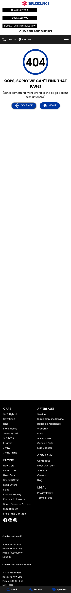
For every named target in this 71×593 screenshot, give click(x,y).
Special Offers (11, 480)
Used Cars (9, 475)
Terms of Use (44, 497)
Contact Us (43, 460)
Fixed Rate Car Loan (14, 513)
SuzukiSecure (10, 509)
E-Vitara (7, 443)
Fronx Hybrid (10, 428)
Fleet (6, 489)
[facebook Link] (5, 520)
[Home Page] (35, 3)
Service (41, 414)
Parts (40, 433)
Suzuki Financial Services (17, 504)
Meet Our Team (46, 465)
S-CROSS (8, 438)
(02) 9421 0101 (16, 552)
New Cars (8, 465)
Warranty (42, 428)
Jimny (6, 448)
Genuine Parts (45, 443)
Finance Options (19, 9)
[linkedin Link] (10, 520)
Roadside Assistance (49, 423)
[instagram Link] (15, 520)
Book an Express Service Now (20, 25)
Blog (39, 480)
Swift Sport (9, 419)
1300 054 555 (16, 581)
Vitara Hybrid (10, 433)
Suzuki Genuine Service (50, 419)
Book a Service (20, 17)
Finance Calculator (14, 499)
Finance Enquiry (12, 494)
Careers (41, 475)
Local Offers (10, 485)
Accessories (44, 438)
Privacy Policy (45, 493)
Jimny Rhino (10, 452)
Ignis (5, 423)
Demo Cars (9, 470)
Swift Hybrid (10, 414)
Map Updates (44, 448)
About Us (42, 470)
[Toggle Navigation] (66, 39)
